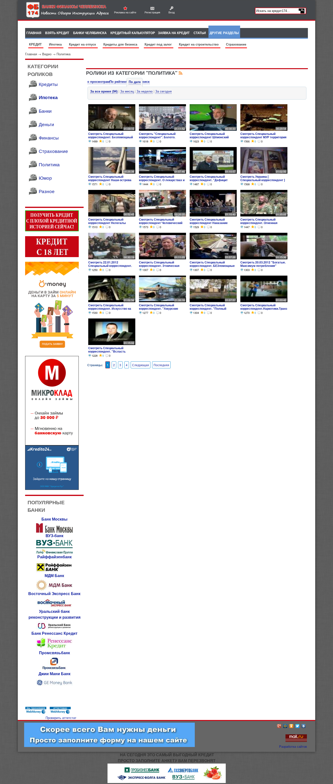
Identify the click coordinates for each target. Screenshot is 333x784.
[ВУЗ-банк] (54, 552)
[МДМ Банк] (54, 589)
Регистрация (152, 12)
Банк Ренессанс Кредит (54, 633)
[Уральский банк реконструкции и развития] (54, 629)
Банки (45, 110)
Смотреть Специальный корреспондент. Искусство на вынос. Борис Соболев (109, 308)
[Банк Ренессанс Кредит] (54, 648)
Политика (63, 54)
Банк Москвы (54, 519)
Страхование (236, 44)
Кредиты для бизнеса (120, 44)
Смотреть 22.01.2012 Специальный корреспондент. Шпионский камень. (110, 265)
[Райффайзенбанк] (54, 571)
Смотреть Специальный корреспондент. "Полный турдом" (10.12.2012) (208, 308)
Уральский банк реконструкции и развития (54, 614)
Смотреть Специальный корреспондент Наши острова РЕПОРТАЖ (109, 180)
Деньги (46, 124)
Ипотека (56, 44)
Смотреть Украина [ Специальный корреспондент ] (262, 178)
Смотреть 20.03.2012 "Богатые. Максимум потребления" (263, 264)
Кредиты (48, 84)
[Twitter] (297, 726)
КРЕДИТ (36, 44)
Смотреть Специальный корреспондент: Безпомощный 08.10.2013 (110, 137)
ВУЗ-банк (54, 535)
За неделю (145, 91)
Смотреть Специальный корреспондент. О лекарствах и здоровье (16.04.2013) (162, 180)
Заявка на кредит (174, 32)
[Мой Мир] (285, 726)
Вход (171, 12)
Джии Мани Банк (54, 673)
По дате (135, 81)
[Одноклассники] (291, 726)
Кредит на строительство (199, 44)
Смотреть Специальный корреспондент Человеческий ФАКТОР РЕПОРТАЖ (160, 222)
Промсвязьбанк (54, 652)
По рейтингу (118, 81)
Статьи (200, 32)
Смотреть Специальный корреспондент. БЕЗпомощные (212, 264)
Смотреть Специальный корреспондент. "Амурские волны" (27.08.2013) (158, 308)
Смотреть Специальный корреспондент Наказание (209, 221)
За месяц (127, 91)
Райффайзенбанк (54, 557)
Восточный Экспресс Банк (54, 593)
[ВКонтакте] (303, 726)
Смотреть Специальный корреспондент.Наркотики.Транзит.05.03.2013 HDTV (263, 308)
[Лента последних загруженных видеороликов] (181, 72)
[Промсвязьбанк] (54, 669)
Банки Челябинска (90, 32)
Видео (46, 54)
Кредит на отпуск (83, 44)
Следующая (140, 365)
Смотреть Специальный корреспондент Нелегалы (107, 221)
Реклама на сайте (125, 12)
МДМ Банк (54, 575)
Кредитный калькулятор (132, 32)
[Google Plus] (279, 726)
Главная (31, 54)
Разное (47, 191)
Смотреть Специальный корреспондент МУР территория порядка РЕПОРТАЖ (263, 137)
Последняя (161, 365)
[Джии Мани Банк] (54, 686)
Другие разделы (224, 32)
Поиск (145, 81)
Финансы (49, 137)
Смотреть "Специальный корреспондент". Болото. (157, 135)
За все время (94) (104, 91)
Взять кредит (57, 32)
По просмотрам (97, 81)
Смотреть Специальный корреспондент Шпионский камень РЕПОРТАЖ (209, 137)
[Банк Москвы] (54, 531)
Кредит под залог (159, 44)
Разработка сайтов (293, 746)
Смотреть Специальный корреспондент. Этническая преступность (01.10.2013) (159, 265)
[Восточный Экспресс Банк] (54, 607)
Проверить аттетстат (61, 717)
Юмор (45, 177)
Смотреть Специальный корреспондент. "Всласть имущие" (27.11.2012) (107, 351)
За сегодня (163, 91)
